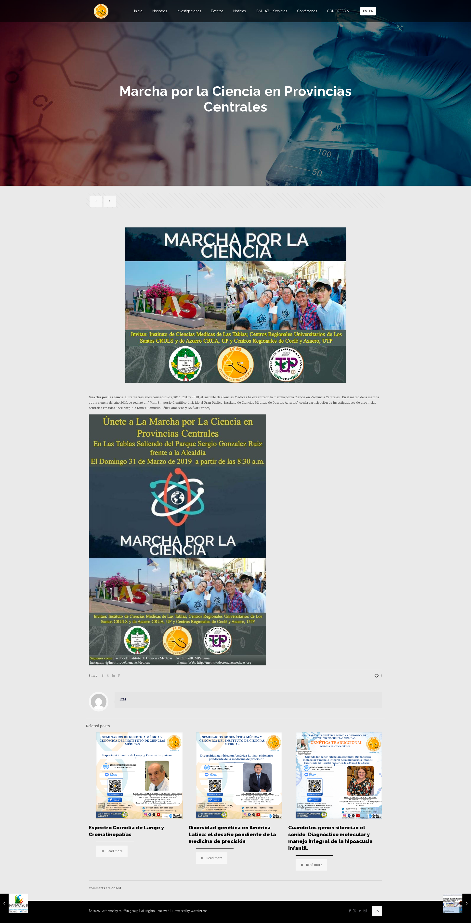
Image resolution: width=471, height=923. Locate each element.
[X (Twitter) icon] (355, 910)
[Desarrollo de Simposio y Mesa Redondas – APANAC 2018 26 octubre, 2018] (14, 903)
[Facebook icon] (350, 910)
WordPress (199, 911)
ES (365, 11)
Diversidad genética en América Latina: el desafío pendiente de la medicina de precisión (232, 834)
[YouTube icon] (360, 910)
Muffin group (128, 911)
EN (371, 11)
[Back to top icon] (377, 911)
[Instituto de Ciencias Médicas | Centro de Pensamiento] (101, 11)
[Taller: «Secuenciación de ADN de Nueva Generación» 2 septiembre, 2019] (457, 903)
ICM (122, 699)
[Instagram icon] (365, 910)
